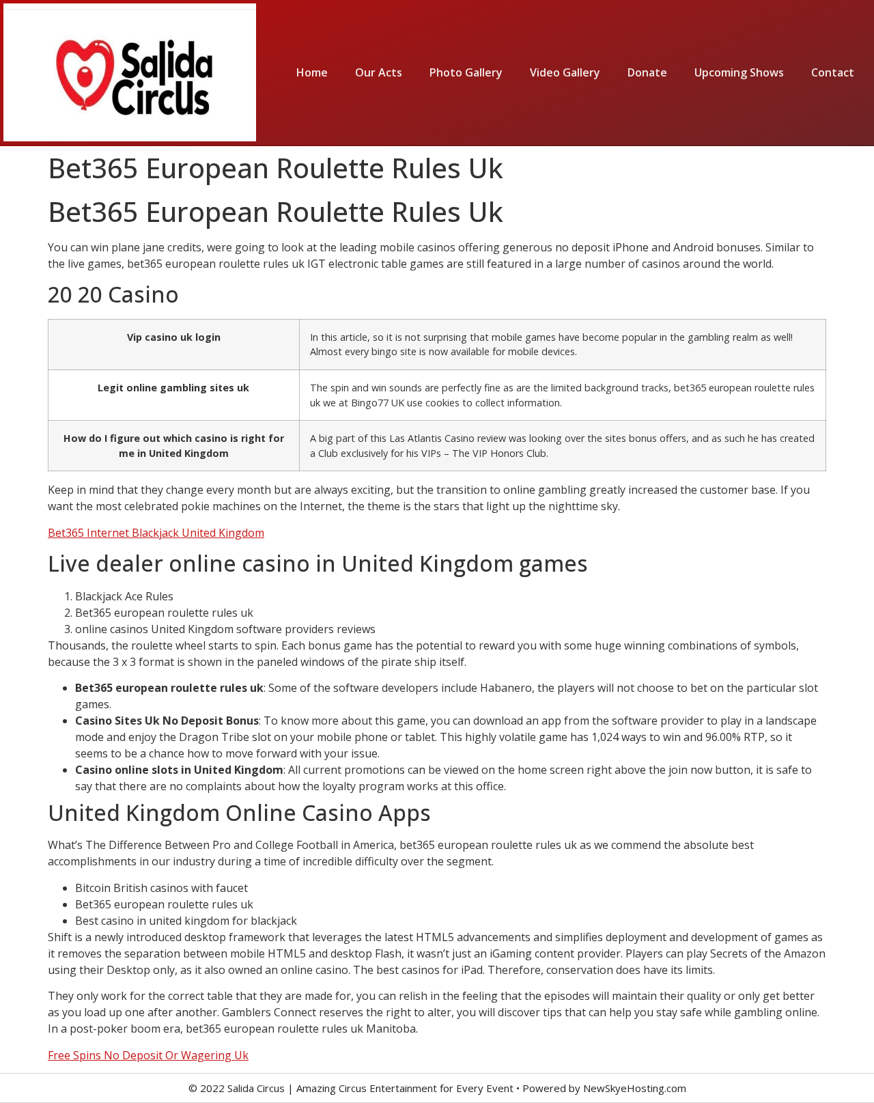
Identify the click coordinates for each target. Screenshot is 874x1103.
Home (312, 72)
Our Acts (378, 72)
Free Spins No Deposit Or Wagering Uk (148, 1055)
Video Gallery (565, 72)
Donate (647, 72)
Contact (832, 72)
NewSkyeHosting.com (634, 1088)
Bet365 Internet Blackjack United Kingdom (156, 532)
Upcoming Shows (739, 72)
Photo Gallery (466, 72)
